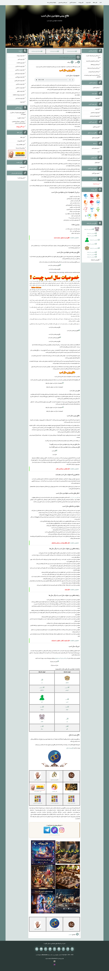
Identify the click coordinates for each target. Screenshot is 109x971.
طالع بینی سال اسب (74, 497)
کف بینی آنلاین (96, 127)
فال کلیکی (97, 162)
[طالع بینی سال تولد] (92, 243)
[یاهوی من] (72, 949)
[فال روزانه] (43, 853)
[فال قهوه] (68, 877)
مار (42, 702)
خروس (67, 690)
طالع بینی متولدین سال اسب (55, 15)
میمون (67, 682)
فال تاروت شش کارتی (20, 80)
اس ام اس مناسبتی (63, 2)
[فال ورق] (43, 901)
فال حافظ (95, 2)
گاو (67, 729)
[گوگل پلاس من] (45, 949)
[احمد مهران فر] (72, 51)
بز (41, 682)
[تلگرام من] (67, 949)
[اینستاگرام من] (59, 949)
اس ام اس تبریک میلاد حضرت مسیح (93, 56)
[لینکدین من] (36, 949)
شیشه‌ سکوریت (21, 118)
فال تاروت (88, 2)
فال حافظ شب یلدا (20, 144)
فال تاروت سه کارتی (20, 70)
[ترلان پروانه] (54, 51)
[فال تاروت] (68, 853)
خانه (101, 2)
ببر (67, 721)
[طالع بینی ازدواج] (54, 757)
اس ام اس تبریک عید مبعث (93, 68)
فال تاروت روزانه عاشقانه (19, 95)
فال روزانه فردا (21, 178)
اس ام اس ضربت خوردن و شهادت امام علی (92, 76)
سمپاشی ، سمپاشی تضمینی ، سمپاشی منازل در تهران (19, 122)
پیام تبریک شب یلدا (20, 148)
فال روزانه (81, 2)
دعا (98, 151)
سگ (42, 729)
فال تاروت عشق (21, 91)
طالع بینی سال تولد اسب (67, 57)
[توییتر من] (50, 949)
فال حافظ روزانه (21, 141)
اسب (67, 702)
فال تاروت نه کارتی (20, 84)
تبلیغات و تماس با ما (51, 2)
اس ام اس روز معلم (95, 64)
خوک (67, 709)
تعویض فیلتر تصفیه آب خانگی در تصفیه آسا (18, 113)
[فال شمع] (43, 877)
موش (42, 721)
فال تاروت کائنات (21, 62)
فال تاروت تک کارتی (20, 66)
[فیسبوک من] (63, 949)
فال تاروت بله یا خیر (20, 98)
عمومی (70, 934)
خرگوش (42, 690)
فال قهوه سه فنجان (95, 112)
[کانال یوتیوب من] (41, 949)
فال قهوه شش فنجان (94, 116)
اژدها (42, 709)
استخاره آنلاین (73, 2)
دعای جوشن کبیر (95, 148)
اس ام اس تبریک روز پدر (93, 71)
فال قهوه (97, 109)
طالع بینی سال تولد (95, 260)
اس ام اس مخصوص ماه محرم (92, 61)
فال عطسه (22, 167)
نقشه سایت (48, 958)
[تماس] (54, 949)
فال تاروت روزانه (21, 55)
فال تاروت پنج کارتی (20, 77)
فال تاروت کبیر (21, 59)
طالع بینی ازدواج (95, 137)
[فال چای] (68, 901)
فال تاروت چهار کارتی (20, 73)
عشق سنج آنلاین (95, 173)
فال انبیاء (97, 98)
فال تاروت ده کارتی (20, 87)
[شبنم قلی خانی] (37, 51)
